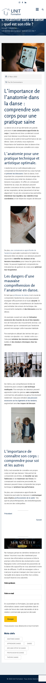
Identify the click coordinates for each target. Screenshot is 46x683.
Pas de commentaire (15, 82)
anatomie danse (13, 639)
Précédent (8, 514)
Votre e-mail (9, 593)
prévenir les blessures (14, 174)
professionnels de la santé (25, 498)
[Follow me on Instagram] (19, 3)
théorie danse (12, 657)
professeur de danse (21, 295)
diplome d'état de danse (16, 648)
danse (29, 643)
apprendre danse (14, 643)
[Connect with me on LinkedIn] (25, 3)
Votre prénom (9, 583)
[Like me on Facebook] (22, 3)
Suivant (39, 520)
